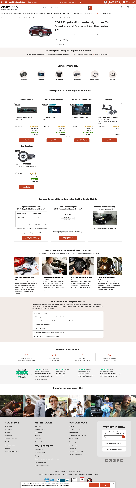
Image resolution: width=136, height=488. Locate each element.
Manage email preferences (42, 465)
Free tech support (73, 442)
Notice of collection (40, 462)
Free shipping (19, 2)
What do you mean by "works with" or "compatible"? (49, 317)
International (38, 432)
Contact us (38, 426)
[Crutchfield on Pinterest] (114, 460)
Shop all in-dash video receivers (54, 140)
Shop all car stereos (27, 140)
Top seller (17, 104)
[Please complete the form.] (123, 436)
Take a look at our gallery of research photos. (105, 228)
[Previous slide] (58, 2)
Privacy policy (39, 449)
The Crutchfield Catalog (75, 454)
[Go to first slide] (78, 2)
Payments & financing (11, 438)
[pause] (80, 2)
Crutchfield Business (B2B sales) (77, 435)
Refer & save (8, 435)
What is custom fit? (40, 328)
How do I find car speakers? (42, 324)
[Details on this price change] (37, 130)
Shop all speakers (31, 238)
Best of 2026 (52, 104)
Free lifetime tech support (102, 54)
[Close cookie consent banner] (113, 483)
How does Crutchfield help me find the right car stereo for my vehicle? (54, 321)
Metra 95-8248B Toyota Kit (68, 220)
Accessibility (72, 471)
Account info (8, 429)
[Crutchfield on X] (118, 460)
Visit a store (38, 438)
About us (71, 426)
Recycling (7, 442)
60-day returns (68, 2)
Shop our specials (10, 445)
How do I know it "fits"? (41, 313)
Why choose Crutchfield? (76, 429)
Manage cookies (39, 456)
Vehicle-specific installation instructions (58, 54)
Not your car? (58, 44)
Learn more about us (67, 391)
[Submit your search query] (90, 8)
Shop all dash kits (109, 140)
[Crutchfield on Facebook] (106, 460)
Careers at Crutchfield (41, 442)
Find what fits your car (6, 17)
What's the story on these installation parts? (47, 336)
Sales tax (57, 471)
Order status (8, 426)
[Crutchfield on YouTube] (121, 460)
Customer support (40, 429)
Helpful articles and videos (76, 451)
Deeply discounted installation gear (82, 54)
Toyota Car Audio (18, 17)
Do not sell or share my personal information (47, 459)
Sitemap (79, 471)
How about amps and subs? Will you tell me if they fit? (49, 332)
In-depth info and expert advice (35, 54)
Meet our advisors (74, 432)
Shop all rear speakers (26, 187)
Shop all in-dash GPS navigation (81, 140)
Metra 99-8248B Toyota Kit (68, 218)
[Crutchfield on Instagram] (110, 460)
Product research (73, 438)
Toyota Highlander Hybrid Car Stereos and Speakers (37, 17)
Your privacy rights (40, 452)
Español (37, 435)
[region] (68, 406)
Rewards (7, 432)
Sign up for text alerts (112, 443)
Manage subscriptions (11, 451)
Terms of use (64, 471)
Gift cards (7, 448)
